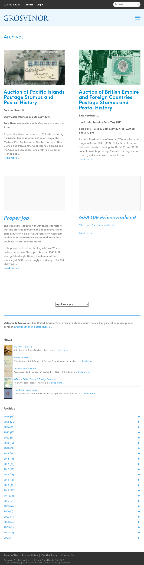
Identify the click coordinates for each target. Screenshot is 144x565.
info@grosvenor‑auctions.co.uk (32, 327)
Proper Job (16, 217)
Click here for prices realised (96, 225)
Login (40, 4)
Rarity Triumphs (21, 357)
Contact (28, 4)
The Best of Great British (26, 389)
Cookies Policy (49, 555)
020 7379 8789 (12, 4)
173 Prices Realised (23, 346)
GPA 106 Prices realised (107, 217)
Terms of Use (11, 555)
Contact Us (67, 555)
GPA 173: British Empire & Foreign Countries (35, 379)
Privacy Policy (30, 555)
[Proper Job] (34, 193)
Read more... (11, 158)
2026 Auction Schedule (25, 368)
